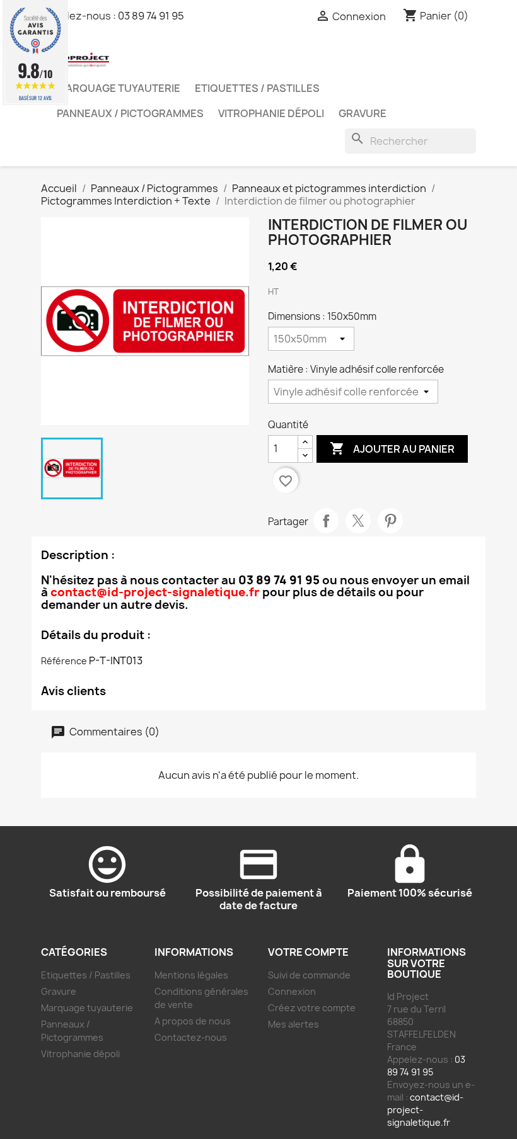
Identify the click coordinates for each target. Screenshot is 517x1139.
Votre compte (308, 952)
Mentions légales (191, 975)
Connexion (292, 991)
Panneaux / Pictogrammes (130, 113)
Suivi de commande (309, 975)
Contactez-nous (190, 1037)
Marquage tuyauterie (118, 88)
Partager (326, 520)
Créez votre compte (312, 1008)
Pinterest (390, 520)
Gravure (362, 113)
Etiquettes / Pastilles (257, 88)
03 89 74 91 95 (151, 16)
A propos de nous (192, 1021)
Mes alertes (293, 1024)
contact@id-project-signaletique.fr (155, 592)
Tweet (358, 520)
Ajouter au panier (392, 448)
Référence (64, 661)
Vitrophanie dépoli (271, 113)
